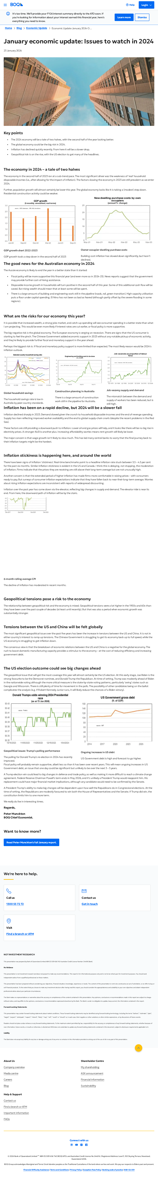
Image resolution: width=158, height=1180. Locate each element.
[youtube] (76, 1145)
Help (132, 5)
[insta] (81, 1145)
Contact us (10, 1100)
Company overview (14, 1067)
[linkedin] (71, 1145)
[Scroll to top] (138, 1048)
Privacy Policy (76, 1170)
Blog (19, 28)
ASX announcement (92, 1073)
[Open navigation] (5, 5)
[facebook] (86, 1145)
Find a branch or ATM (20, 934)
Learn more (124, 17)
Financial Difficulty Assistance (36, 1170)
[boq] (16, 5)
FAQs (7, 1119)
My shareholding (90, 1067)
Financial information (92, 1079)
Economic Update (36, 28)
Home (8, 28)
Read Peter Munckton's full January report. (31, 842)
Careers (8, 1079)
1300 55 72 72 (15, 904)
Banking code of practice (112, 1170)
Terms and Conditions (59, 1170)
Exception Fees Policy (92, 1170)
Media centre (11, 1073)
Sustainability (88, 1085)
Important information (16, 1112)
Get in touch (90, 904)
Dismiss (142, 17)
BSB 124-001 (129, 1170)
